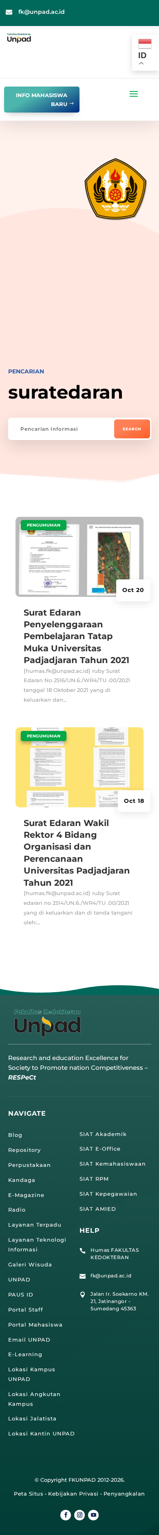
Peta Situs (28, 1493)
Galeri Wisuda (30, 1264)
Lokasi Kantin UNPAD (41, 1433)
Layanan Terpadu (35, 1224)
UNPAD (19, 1279)
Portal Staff (25, 1309)
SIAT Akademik (103, 1134)
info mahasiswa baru (41, 99)
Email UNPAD (29, 1339)
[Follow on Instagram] (79, 1515)
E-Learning (25, 1354)
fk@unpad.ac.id (41, 11)
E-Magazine (26, 1195)
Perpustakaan (29, 1165)
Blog (15, 1135)
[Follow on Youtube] (93, 1515)
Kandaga (21, 1180)
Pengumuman (43, 525)
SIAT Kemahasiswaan (113, 1163)
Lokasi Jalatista (32, 1418)
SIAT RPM (94, 1178)
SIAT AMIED (98, 1208)
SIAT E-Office (100, 1148)
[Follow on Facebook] (65, 1515)
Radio (17, 1209)
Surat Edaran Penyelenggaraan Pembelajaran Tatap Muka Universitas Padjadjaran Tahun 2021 (76, 636)
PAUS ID (20, 1294)
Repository (24, 1150)
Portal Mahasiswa (35, 1324)
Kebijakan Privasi (73, 1493)
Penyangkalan (124, 1493)
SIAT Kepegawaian (108, 1193)
